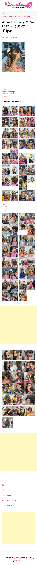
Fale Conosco (7, 505)
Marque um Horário (10, 500)
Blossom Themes (19, 559)
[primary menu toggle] (3, 5)
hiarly (7, 37)
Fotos (4, 490)
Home (4, 485)
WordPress (19, 561)
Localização (6, 495)
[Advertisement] (18, 325)
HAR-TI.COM (18, 557)
